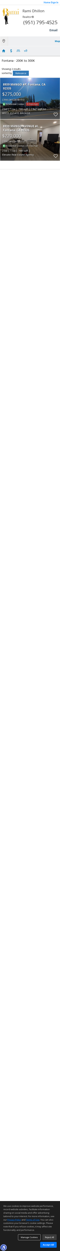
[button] (3, 1247)
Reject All (49, 1237)
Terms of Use (33, 1219)
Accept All (48, 1244)
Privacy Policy (14, 1219)
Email (53, 30)
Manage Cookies (29, 1237)
